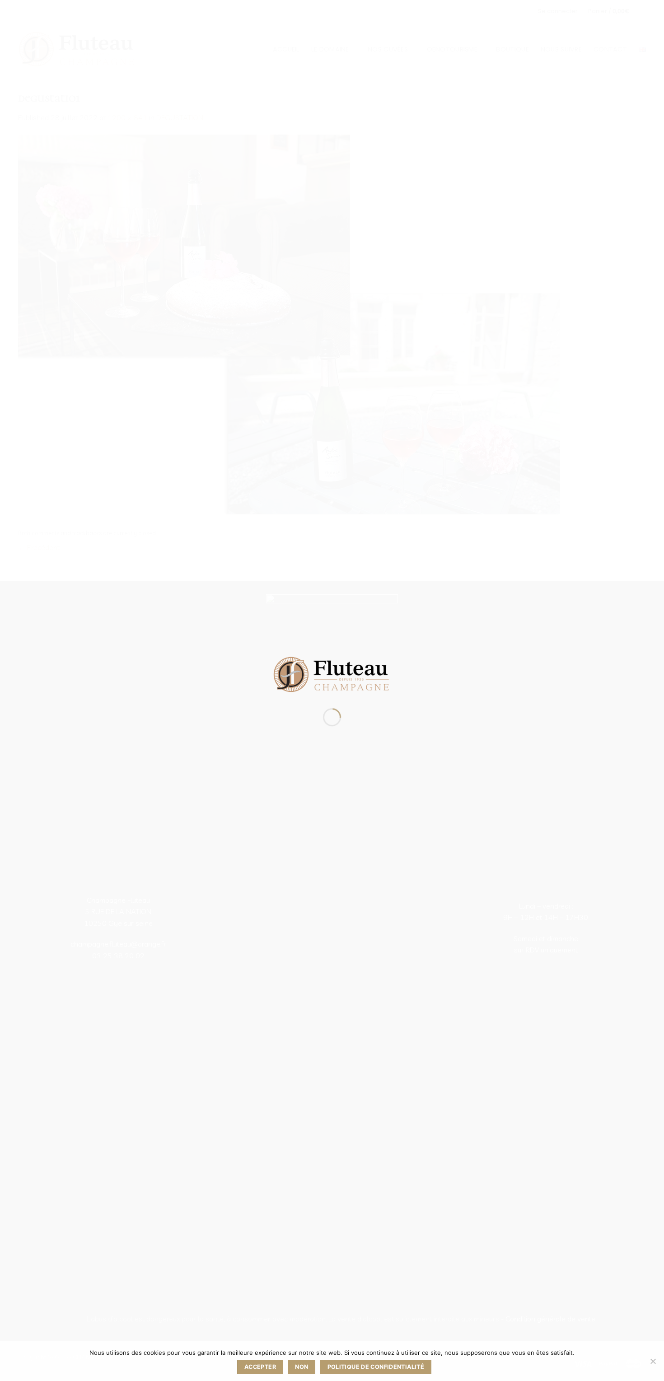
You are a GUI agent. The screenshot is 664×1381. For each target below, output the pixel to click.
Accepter (260, 1366)
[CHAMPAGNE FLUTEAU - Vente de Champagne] (332, 673)
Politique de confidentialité (376, 1366)
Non (301, 1366)
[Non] (652, 1364)
